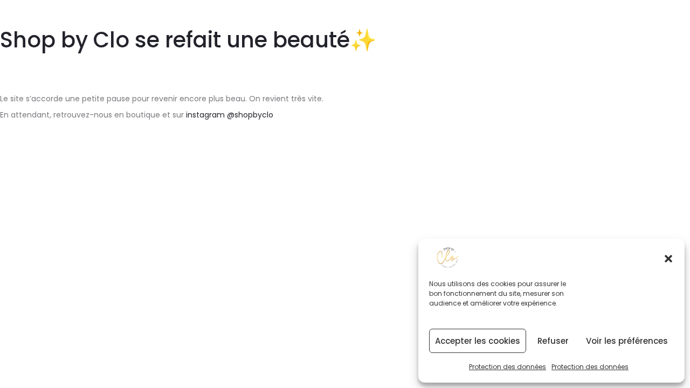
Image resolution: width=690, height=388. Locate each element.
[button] (668, 257)
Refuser (553, 341)
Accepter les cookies (477, 341)
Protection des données (507, 366)
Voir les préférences (627, 341)
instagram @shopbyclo (229, 114)
